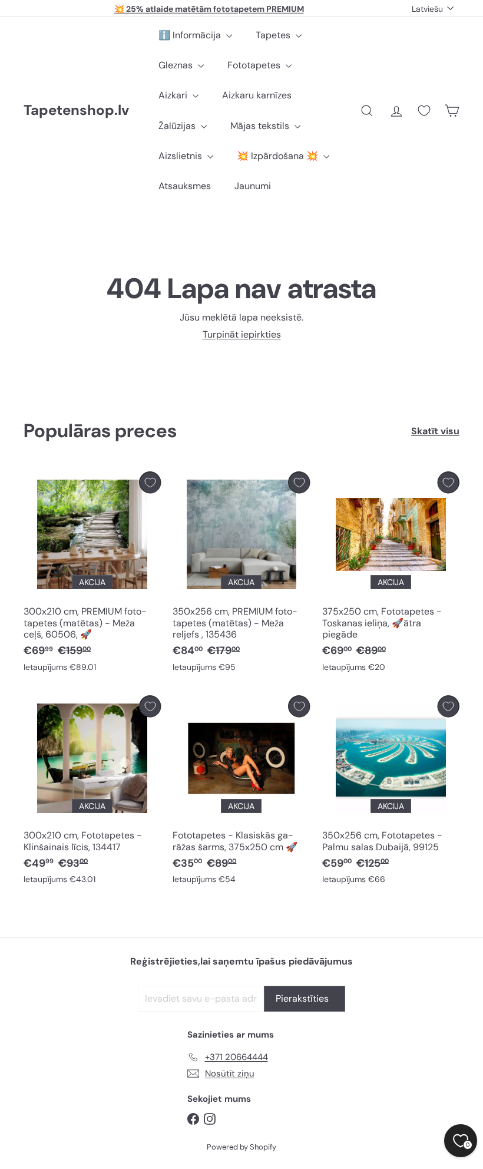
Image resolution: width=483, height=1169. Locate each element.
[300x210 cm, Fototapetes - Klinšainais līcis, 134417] (92, 792)
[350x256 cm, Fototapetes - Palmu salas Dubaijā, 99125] (390, 792)
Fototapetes (255, 65)
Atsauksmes (184, 186)
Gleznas (176, 65)
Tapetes (274, 35)
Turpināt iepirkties (242, 334)
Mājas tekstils (261, 126)
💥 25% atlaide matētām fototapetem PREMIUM (209, 8)
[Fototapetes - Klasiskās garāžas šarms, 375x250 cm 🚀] (241, 792)
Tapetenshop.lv (76, 110)
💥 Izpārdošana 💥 (278, 156)
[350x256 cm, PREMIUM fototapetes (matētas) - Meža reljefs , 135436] (241, 574)
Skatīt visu (435, 431)
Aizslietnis (181, 156)
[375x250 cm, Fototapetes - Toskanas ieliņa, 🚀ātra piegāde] (390, 574)
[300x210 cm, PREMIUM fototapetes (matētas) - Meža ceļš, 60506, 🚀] (92, 574)
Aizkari (174, 95)
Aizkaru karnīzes (257, 95)
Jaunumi (252, 186)
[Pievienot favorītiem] (150, 482)
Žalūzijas (178, 126)
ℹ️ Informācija (190, 35)
